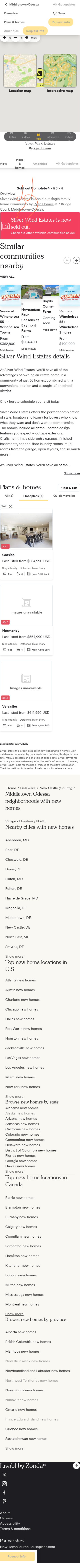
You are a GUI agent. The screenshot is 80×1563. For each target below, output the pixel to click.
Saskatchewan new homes (26, 1439)
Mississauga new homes (24, 1294)
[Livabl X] (40, 1474)
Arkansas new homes (22, 1124)
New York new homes (22, 1087)
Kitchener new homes (22, 1265)
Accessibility (10, 1523)
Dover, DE (13, 869)
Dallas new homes (19, 1019)
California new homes (22, 1129)
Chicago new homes (21, 1009)
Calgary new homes (21, 1227)
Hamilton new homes (22, 1256)
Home (11, 788)
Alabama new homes (21, 1108)
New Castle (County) (56, 788)
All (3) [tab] (9, 495)
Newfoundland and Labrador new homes (37, 1371)
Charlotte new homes (22, 1000)
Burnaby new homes (21, 1217)
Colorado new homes (22, 1134)
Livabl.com (41, 768)
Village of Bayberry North (25, 821)
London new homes (21, 1275)
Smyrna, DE (14, 947)
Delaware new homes (22, 1145)
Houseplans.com (42, 1547)
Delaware (28, 788)
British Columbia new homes (28, 1342)
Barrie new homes (19, 1198)
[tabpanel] (40, 620)
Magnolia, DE (15, 908)
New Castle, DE (17, 927)
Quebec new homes (21, 1429)
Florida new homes (20, 1155)
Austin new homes (20, 990)
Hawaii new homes (20, 1166)
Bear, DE (12, 850)
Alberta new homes (20, 1332)
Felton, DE (13, 888)
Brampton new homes (22, 1207)
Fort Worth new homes (23, 1029)
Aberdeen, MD (17, 840)
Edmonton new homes (23, 1246)
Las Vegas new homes (22, 1058)
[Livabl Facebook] (40, 1492)
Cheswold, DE (16, 859)
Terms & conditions (15, 1529)
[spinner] (4, 37)
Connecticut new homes (24, 1140)
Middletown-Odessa (27, 209)
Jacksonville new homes (24, 1048)
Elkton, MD (14, 879)
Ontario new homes (21, 1409)
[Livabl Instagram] (40, 1483)
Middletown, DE (18, 918)
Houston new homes (21, 1038)
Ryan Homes (42, 148)
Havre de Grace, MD (21, 898)
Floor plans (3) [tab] (33, 496)
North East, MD (17, 937)
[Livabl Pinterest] (40, 1501)
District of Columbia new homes (30, 1150)
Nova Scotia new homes (24, 1390)
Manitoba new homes (22, 1351)
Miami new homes (20, 1077)
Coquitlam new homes (23, 1236)
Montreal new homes (22, 1304)
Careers (6, 1518)
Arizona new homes (21, 1118)
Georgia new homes (21, 1161)
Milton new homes (20, 1285)
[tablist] (40, 496)
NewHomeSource (14, 1547)
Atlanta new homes (20, 980)
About (5, 1513)
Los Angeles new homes (24, 1067)
